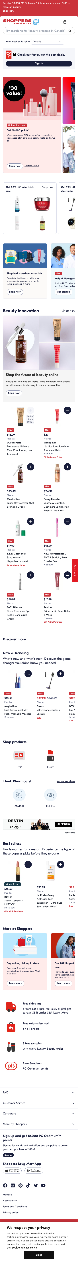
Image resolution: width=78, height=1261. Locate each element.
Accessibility (10, 1200)
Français (7, 1194)
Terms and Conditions (15, 1206)
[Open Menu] (72, 22)
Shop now (8, 10)
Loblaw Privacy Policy (24, 1247)
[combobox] (39, 30)
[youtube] (43, 1185)
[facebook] (5, 1185)
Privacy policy (11, 1212)
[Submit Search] (69, 31)
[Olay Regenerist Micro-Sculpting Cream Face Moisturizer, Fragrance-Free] (42, 204)
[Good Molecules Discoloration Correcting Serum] (42, 223)
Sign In (39, 63)
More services (66, 781)
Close (39, 1254)
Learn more (31, 165)
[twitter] (35, 1185)
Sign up (8, 1155)
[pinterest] (20, 1185)
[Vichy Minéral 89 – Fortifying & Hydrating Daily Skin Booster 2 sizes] (17, 204)
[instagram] (13, 1185)
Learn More (60, 1012)
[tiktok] (28, 1185)
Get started (63, 291)
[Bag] (65, 22)
